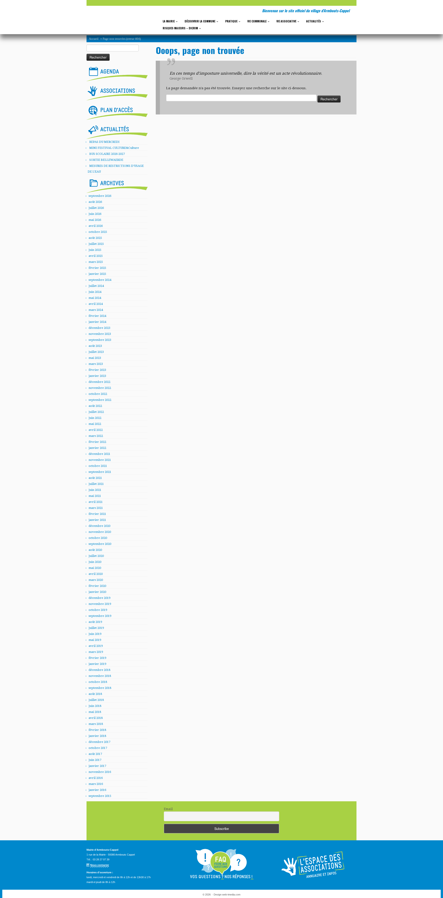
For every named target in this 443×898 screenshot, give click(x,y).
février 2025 (97, 268)
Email (168, 809)
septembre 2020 (100, 544)
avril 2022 (96, 430)
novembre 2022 (100, 388)
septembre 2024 (100, 280)
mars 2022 (96, 436)
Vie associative (286, 21)
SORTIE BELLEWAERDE (106, 160)
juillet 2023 (96, 352)
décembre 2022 (99, 382)
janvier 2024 (97, 322)
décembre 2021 (99, 454)
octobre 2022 (98, 394)
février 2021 (97, 514)
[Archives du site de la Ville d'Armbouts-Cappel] (117, 185)
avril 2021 (96, 502)
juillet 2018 (96, 700)
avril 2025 (96, 256)
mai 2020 (95, 568)
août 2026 (95, 202)
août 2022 (95, 406)
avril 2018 (96, 718)
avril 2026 (96, 226)
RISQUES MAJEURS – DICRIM (181, 28)
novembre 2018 (100, 676)
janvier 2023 (97, 376)
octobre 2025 (98, 232)
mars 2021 (96, 508)
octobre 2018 (98, 682)
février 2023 (97, 370)
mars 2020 (96, 580)
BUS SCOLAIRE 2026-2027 (107, 154)
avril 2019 (96, 646)
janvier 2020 (97, 592)
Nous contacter (99, 865)
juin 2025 (95, 250)
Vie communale (257, 21)
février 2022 (97, 442)
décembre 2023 (99, 328)
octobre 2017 (98, 748)
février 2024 (97, 316)
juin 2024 (95, 292)
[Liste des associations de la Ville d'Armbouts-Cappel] (117, 92)
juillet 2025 (96, 244)
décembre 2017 (99, 742)
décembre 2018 (99, 670)
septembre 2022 (100, 400)
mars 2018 (96, 724)
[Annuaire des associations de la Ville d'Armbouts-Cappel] (313, 864)
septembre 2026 (100, 196)
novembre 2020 (100, 532)
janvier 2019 (97, 664)
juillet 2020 (96, 556)
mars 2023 (96, 364)
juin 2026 (95, 214)
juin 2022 (95, 418)
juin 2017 (95, 760)
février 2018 (97, 730)
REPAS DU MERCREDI (104, 142)
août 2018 (95, 694)
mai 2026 (95, 220)
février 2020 (97, 586)
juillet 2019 (96, 628)
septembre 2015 (100, 796)
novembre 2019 (100, 604)
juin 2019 (95, 634)
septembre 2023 (100, 340)
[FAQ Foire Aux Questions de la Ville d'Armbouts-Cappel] (221, 864)
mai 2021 (95, 496)
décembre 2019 (99, 598)
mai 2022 (95, 424)
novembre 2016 (100, 772)
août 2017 (95, 754)
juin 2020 (95, 562)
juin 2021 (95, 490)
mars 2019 (96, 652)
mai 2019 (95, 640)
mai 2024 (95, 298)
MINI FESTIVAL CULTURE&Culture (114, 148)
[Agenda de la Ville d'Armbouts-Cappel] (117, 73)
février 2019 (97, 658)
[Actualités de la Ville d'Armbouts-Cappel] (117, 131)
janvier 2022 (97, 448)
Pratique (231, 21)
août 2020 (95, 550)
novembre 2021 (100, 460)
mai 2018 (95, 712)
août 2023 (95, 346)
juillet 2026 (96, 208)
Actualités (314, 21)
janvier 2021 (97, 520)
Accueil (94, 38)
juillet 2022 (96, 412)
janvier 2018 (97, 736)
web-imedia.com (231, 894)
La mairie (169, 21)
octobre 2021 (98, 466)
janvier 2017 (97, 766)
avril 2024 (96, 304)
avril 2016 (96, 778)
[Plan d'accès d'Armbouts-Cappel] (117, 111)
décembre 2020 (99, 526)
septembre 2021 (100, 472)
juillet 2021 (96, 484)
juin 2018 (95, 706)
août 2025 (95, 238)
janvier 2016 (97, 790)
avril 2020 (96, 574)
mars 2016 (96, 784)
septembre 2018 (100, 688)
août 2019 (95, 622)
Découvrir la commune (200, 21)
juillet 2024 (96, 286)
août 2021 (95, 478)
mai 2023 (95, 358)
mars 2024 (96, 310)
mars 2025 (96, 262)
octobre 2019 (98, 610)
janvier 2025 (97, 274)
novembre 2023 (100, 334)
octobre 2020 (98, 538)
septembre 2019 (100, 616)
